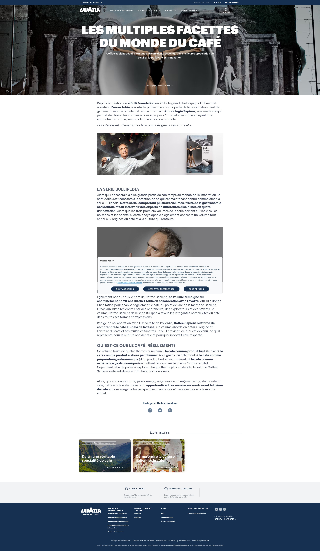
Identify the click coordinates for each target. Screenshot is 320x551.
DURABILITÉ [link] (170, 11)
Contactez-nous (167, 517)
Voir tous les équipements (117, 517)
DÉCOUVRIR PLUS (115, 468)
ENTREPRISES (232, 2)
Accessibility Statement (200, 540)
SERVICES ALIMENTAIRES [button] (122, 11)
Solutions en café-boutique (118, 521)
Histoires (137, 517)
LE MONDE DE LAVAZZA (91, 2)
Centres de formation (116, 532)
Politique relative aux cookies (130, 283)
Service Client (137, 489)
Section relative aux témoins (166, 540)
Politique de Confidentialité (120, 540)
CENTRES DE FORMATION (180, 489)
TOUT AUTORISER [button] (125, 289)
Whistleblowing (184, 540)
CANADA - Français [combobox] (224, 519)
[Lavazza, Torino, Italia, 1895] (90, 11)
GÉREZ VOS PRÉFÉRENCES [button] (161, 289)
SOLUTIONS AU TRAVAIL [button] (149, 11)
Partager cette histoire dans (160, 403)
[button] (226, 11)
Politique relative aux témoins (143, 540)
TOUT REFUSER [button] (196, 289)
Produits (137, 513)
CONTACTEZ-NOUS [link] (188, 11)
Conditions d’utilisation (197, 513)
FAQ (162, 513)
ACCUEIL (218, 2)
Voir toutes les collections (117, 513)
